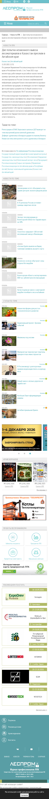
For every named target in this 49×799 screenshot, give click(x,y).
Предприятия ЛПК (36, 544)
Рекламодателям (14, 727)
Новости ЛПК (15, 34)
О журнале (41, 757)
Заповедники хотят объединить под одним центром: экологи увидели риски (32, 189)
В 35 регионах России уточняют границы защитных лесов (29, 203)
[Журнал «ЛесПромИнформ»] (24, 9)
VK (24, 1)
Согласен (24, 795)
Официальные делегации (36, 559)
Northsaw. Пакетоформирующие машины (29, 396)
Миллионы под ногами (25, 337)
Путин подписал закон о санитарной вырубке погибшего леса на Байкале (31, 291)
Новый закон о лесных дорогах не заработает (30, 382)
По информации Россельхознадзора (30, 151)
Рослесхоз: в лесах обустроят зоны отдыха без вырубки (30, 262)
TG (29, 2)
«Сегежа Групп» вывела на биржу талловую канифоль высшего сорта (30, 247)
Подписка (11, 720)
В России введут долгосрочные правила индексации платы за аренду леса (31, 368)
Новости (16, 757)
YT (31, 749)
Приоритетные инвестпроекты (13, 559)
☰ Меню (8, 23)
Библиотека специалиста (13, 544)
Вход (9, 1)
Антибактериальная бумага (27, 410)
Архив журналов (14, 733)
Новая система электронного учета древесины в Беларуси (23, 138)
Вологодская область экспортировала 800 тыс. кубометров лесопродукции (31, 276)
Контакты (11, 740)
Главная (5, 34)
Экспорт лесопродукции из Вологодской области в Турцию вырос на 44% (31, 219)
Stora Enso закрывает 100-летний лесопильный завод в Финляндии (30, 233)
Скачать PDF (9, 486)
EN (17, 1)
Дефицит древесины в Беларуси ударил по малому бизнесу (24, 135)
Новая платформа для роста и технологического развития (28, 309)
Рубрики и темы (28, 757)
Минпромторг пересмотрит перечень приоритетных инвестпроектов (31, 353)
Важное (7, 757)
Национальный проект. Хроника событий (29, 324)
